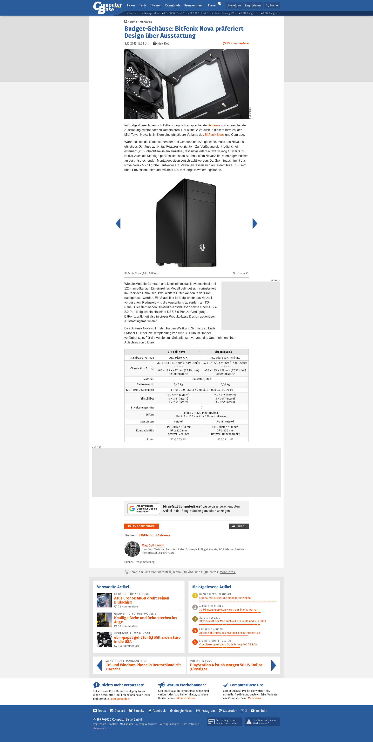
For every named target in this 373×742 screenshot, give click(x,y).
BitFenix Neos (214, 134)
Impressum (99, 724)
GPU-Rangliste (249, 13)
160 (128, 646)
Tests (142, 5)
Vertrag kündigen (169, 724)
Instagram (207, 711)
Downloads (172, 5)
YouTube (261, 711)
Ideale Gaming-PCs (225, 13)
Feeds (102, 711)
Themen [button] (155, 5)
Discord (119, 711)
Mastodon (230, 711)
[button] (272, 5)
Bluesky (138, 711)
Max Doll (148, 545)
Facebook (159, 711)
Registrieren (253, 5)
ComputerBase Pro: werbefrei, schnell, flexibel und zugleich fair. (182, 572)
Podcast (133, 13)
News (133, 21)
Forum (212, 5)
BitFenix (147, 535)
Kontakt (113, 724)
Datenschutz (100, 728)
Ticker (131, 5)
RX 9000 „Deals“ (199, 13)
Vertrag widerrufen (146, 724)
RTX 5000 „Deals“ (174, 13)
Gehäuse (146, 21)
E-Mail (160, 545)
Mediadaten (126, 724)
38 (127, 626)
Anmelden (234, 5)
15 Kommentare (143, 526)
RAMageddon (151, 13)
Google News (183, 711)
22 (127, 606)
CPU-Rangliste (271, 13)
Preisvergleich (194, 5)
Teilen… (241, 526)
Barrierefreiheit (190, 724)
